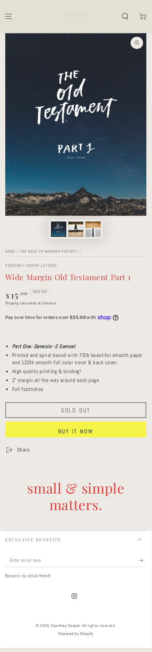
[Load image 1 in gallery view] (58, 229)
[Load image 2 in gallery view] (75, 229)
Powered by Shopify (75, 633)
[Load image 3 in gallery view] (92, 229)
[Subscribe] (143, 560)
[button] (125, 17)
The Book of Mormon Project (49, 251)
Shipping (12, 303)
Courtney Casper (65, 625)
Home (10, 251)
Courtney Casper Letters (31, 266)
